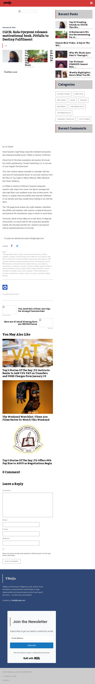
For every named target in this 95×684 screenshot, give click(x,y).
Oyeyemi (31, 266)
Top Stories (84, 119)
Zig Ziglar (33, 273)
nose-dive (23, 266)
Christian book (21, 257)
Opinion (83, 100)
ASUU (15, 254)
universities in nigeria (16, 273)
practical (18, 268)
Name (4, 520)
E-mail (5, 529)
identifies (25, 259)
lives (48, 261)
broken (44, 254)
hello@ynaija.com (18, 600)
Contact (5, 680)
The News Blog (64, 113)
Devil (28, 257)
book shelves (36, 254)
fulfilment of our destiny (39, 257)
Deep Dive (79, 94)
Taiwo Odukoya (27, 271)
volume (27, 273)
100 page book (7, 254)
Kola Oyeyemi (42, 259)
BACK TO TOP (10, 676)
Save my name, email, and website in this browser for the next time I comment (26, 554)
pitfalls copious (39, 266)
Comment (6, 490)
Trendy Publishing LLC (40, 271)
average (20, 254)
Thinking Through (65, 119)
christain (12, 257)
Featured (61, 100)
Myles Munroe (32, 264)
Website (6, 538)
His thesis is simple (14, 259)
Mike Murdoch (7, 264)
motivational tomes (19, 264)
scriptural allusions (37, 268)
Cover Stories (63, 94)
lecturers (31, 261)
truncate (5, 273)
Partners (61, 106)
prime (24, 268)
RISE (28, 268)
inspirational (33, 259)
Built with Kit (32, 658)
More (4, 252)
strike (19, 271)
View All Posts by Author (10, 294)
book (30, 254)
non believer (15, 266)
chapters (5, 257)
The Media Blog (77, 106)
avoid (26, 254)
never (39, 264)
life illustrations (40, 261)
